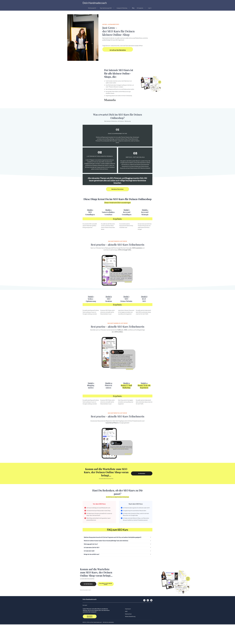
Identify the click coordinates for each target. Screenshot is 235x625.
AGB (126, 611)
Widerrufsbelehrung (130, 616)
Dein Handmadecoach (95, 2)
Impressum (128, 608)
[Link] (144, 600)
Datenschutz (128, 614)
